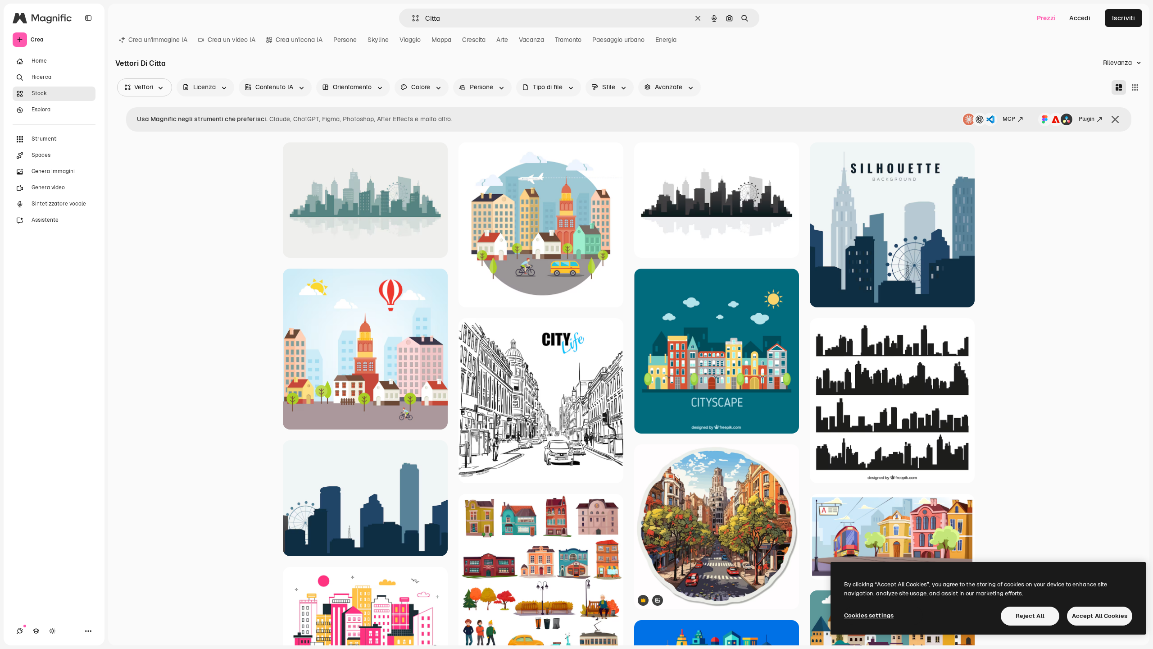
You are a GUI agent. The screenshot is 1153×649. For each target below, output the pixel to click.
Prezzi (1046, 18)
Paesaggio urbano (618, 40)
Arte (502, 40)
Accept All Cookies (1099, 616)
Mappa (441, 40)
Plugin (1086, 119)
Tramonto (568, 40)
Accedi (1079, 18)
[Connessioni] (20, 631)
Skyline (378, 40)
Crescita (474, 40)
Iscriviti (1123, 18)
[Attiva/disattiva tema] (52, 631)
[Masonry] (1119, 87)
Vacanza (531, 40)
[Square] (1135, 87)
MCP (1009, 119)
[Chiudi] (1115, 119)
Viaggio (410, 40)
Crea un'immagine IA (157, 40)
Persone (345, 40)
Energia (665, 40)
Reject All (1030, 616)
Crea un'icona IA (299, 40)
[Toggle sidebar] (88, 18)
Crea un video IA (231, 40)
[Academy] (36, 631)
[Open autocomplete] (411, 18)
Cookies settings (869, 615)
